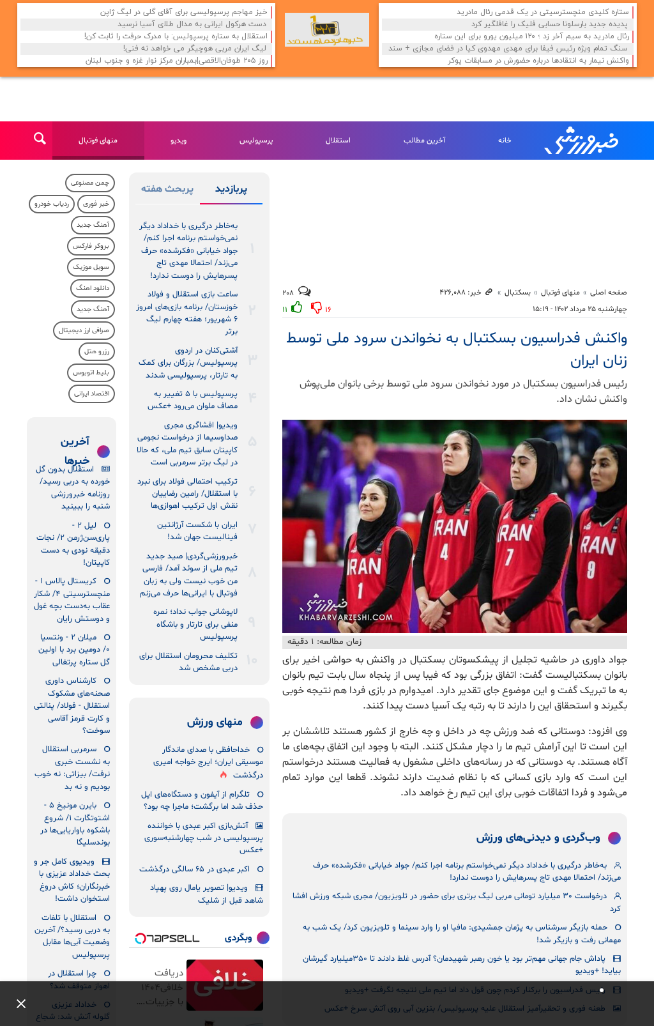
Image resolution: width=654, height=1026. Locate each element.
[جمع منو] (16, 1003)
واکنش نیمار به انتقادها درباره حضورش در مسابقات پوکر (538, 61)
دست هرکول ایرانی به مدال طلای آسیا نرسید (192, 25)
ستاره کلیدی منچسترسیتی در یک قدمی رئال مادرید (543, 12)
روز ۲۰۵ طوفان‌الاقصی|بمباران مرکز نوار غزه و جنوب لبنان (177, 61)
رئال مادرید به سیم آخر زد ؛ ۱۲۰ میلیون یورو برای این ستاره (531, 37)
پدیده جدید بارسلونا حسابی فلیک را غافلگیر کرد (549, 25)
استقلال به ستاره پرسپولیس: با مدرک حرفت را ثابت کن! (176, 37)
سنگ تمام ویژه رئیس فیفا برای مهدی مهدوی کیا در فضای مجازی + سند (508, 49)
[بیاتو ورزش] (327, 30)
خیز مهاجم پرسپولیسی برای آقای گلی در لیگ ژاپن (184, 12)
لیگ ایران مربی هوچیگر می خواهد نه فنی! (194, 49)
